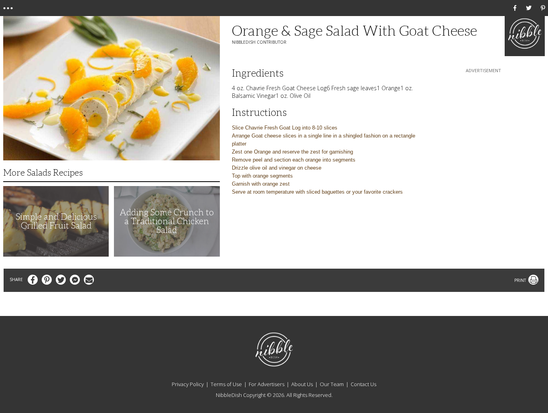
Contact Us (363, 384)
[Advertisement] (483, 125)
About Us (302, 384)
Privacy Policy (188, 384)
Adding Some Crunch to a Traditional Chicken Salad (167, 221)
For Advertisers (266, 384)
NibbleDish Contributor (259, 42)
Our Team (332, 384)
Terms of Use (226, 384)
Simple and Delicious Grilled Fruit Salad (56, 221)
